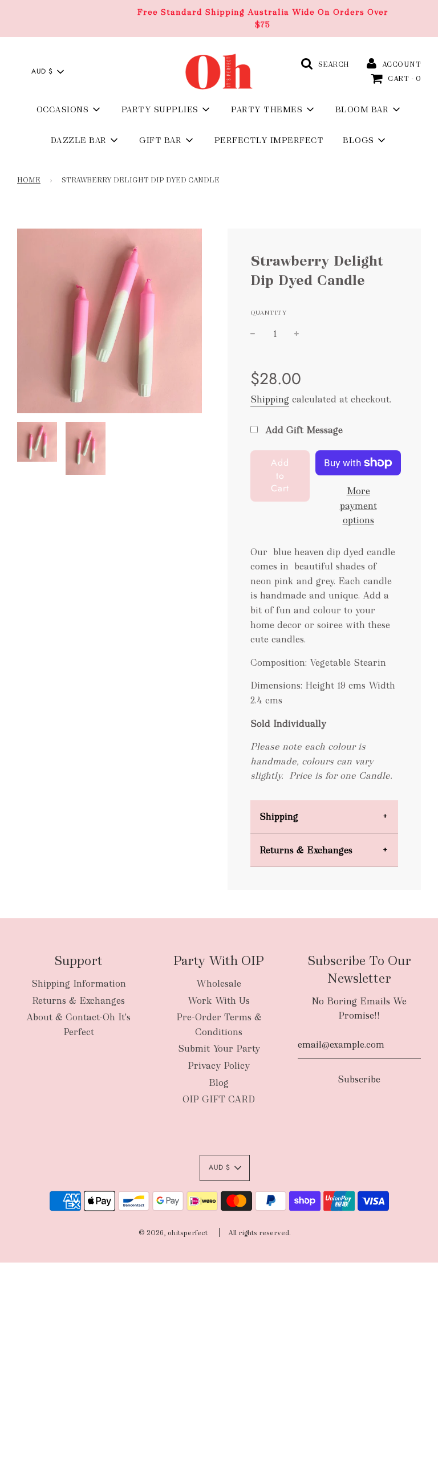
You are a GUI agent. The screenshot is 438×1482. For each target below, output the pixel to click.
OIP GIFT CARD (218, 1099)
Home (28, 180)
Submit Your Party (219, 1048)
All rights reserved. (259, 1232)
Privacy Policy (219, 1066)
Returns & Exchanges (305, 850)
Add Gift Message (302, 430)
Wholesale (218, 984)
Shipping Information (78, 984)
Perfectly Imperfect (269, 140)
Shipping (269, 399)
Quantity (268, 312)
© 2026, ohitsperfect (173, 1232)
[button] (47, 72)
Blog (219, 1083)
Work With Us (219, 1001)
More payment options (358, 505)
